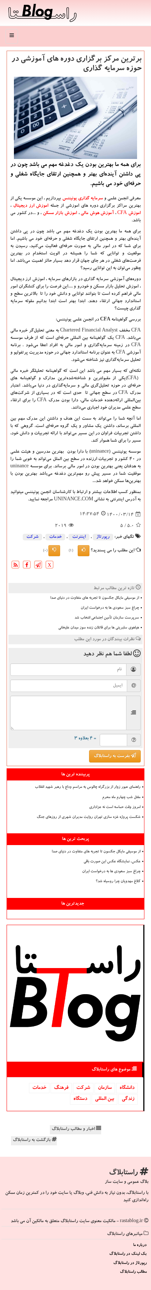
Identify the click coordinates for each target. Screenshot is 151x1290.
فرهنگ (61, 1088)
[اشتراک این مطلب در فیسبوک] (27, 565)
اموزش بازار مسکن (60, 213)
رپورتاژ (103, 537)
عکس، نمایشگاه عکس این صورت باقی (112, 862)
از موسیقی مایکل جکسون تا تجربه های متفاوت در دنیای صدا (94, 598)
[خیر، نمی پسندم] (54, 550)
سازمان (105, 1088)
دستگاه (80, 1099)
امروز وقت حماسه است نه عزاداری (114, 807)
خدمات (55, 537)
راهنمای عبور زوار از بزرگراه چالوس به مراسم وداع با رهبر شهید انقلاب (87, 787)
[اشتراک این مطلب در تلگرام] (38, 565)
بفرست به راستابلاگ (112, 756)
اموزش (128, 213)
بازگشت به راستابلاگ (32, 1140)
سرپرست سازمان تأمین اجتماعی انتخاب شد (106, 618)
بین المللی (104, 1099)
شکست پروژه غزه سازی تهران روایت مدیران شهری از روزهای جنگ (88, 817)
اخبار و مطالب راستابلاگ (74, 1129)
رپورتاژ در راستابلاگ (130, 1263)
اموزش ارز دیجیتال (31, 206)
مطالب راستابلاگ (133, 1272)
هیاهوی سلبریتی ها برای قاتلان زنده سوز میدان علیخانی (98, 628)
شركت (32, 537)
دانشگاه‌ (127, 1088)
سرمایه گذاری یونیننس (82, 198)
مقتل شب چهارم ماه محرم (121, 798)
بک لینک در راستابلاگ (128, 1254)
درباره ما (140, 1245)
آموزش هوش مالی (97, 213)
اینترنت (79, 537)
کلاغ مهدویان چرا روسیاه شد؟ (118, 882)
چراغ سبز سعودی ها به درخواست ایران (110, 608)
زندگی (128, 1099)
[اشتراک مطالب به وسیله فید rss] (15, 565)
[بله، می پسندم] (83, 550)
